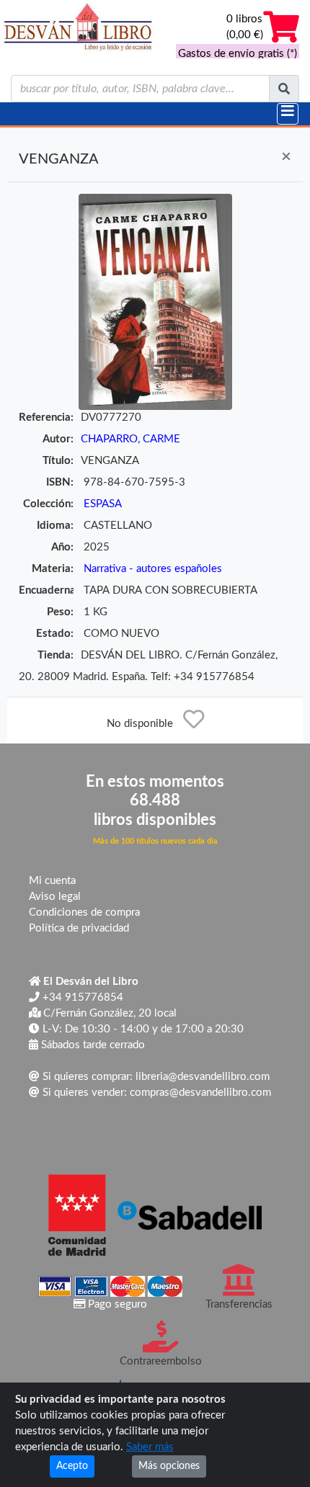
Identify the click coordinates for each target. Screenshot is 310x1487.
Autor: (58, 439)
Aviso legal (55, 896)
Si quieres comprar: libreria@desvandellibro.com (155, 1076)
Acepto (72, 1466)
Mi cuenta (52, 880)
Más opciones (169, 1466)
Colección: (48, 504)
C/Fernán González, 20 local (108, 1013)
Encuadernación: (46, 590)
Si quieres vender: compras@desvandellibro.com (155, 1092)
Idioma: (55, 525)
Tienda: (55, 655)
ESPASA (103, 504)
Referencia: (46, 417)
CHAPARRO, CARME (130, 439)
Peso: (60, 612)
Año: (62, 547)
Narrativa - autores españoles (153, 568)
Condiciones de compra (84, 912)
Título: (58, 460)
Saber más (150, 1447)
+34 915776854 (81, 997)
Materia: (53, 568)
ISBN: (60, 482)
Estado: (55, 633)
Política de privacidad (79, 928)
